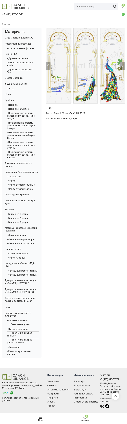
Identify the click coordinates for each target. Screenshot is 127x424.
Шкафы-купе (80, 389)
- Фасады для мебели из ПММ (22, 271)
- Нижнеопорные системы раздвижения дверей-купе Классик (21, 155)
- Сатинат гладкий (16, 235)
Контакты (52, 385)
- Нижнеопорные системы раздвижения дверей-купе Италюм (21, 145)
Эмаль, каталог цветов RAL (19, 37)
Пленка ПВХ (11, 54)
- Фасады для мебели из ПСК (22, 275)
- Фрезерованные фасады (20, 48)
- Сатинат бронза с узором (20, 243)
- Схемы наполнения (17, 329)
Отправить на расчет (58, 389)
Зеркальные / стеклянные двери (21, 172)
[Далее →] (85, 66)
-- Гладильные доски (19, 324)
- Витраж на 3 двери (17, 222)
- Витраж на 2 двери (17, 218)
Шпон (8, 94)
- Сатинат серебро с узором (21, 239)
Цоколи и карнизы (14, 78)
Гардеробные (80, 397)
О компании (53, 381)
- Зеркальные (14, 176)
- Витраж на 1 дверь (17, 214)
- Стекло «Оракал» (16, 258)
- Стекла (11, 181)
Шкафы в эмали (82, 385)
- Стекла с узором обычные (21, 185)
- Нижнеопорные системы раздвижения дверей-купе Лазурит (21, 116)
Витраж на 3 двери (67, 118)
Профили (9, 100)
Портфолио (52, 397)
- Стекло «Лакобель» (17, 253)
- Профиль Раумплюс (18, 109)
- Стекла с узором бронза (20, 189)
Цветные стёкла (13, 249)
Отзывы (51, 401)
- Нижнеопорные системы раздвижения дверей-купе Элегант (21, 135)
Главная (51, 406)
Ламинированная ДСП (16, 84)
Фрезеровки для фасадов (18, 44)
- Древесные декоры (17, 58)
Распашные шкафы (83, 393)
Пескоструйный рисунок (17, 194)
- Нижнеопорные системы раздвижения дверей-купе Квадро (21, 126)
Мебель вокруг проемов (86, 401)
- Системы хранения (17, 320)
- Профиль (12, 105)
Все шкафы (79, 381)
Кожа (8, 307)
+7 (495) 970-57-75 (109, 379)
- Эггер (10, 88)
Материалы (15, 32)
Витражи (9, 209)
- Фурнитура (13, 347)
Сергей (57, 113)
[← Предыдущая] (48, 66)
